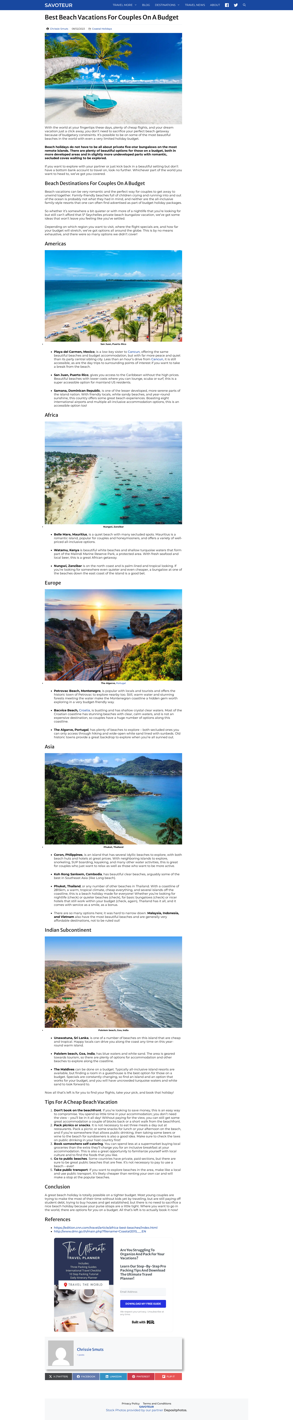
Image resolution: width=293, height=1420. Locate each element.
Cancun (134, 352)
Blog (146, 5)
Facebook (226, 5)
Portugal (121, 683)
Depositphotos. (175, 1410)
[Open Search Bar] (244, 5)
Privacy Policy (131, 1403)
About (215, 5)
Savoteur (58, 5)
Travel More (123, 5)
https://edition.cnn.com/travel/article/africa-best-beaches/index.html (106, 1228)
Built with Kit (143, 1322)
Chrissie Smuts (59, 28)
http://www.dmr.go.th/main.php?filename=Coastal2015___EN (100, 1231)
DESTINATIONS (165, 5)
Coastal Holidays (102, 28)
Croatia (84, 710)
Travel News (195, 5)
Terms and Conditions (157, 1403)
